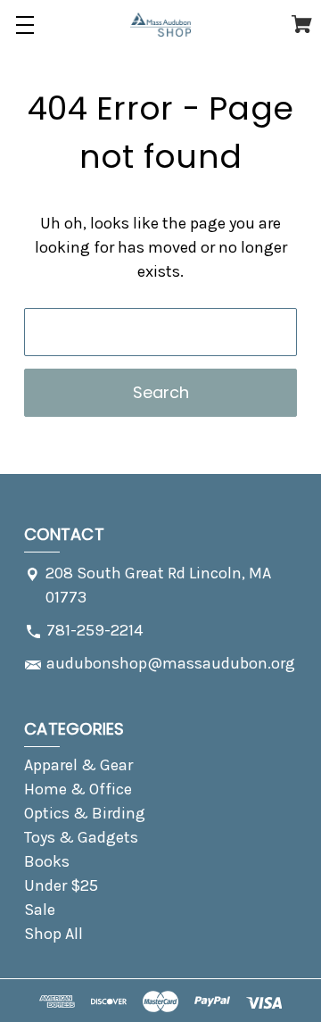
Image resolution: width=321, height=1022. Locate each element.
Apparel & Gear (78, 765)
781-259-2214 (94, 630)
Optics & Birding (84, 813)
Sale (39, 909)
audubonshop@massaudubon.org (170, 663)
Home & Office (78, 789)
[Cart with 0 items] (302, 28)
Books (47, 861)
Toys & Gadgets (81, 837)
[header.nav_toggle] (24, 24)
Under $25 (61, 885)
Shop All (53, 933)
